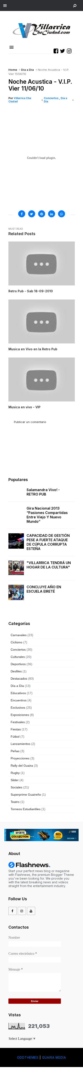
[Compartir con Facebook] (21, 213)
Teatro (15, 802)
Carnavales (19, 635)
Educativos (18, 693)
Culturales (18, 657)
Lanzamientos (20, 744)
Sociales (16, 787)
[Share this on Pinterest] (41, 213)
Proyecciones (20, 758)
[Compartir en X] (31, 213)
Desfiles (16, 671)
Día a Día (27, 69)
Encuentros (19, 700)
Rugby (15, 773)
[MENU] (5, 5)
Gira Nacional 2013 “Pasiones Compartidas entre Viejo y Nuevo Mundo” (47, 515)
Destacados (19, 678)
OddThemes (28, 1057)
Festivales (18, 722)
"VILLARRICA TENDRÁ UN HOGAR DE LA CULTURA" (49, 565)
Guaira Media (54, 1057)
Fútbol (15, 736)
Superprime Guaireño (26, 794)
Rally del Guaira (22, 765)
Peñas (15, 751)
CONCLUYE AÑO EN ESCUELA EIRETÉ (44, 589)
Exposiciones (20, 715)
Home (12, 69)
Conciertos (51, 98)
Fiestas (16, 729)
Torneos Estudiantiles (26, 809)
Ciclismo (16, 642)
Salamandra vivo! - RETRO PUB (43, 492)
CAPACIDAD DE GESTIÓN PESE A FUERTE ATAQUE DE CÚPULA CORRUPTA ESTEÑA (48, 542)
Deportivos (18, 664)
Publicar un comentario (30, 422)
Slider (15, 780)
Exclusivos (18, 707)
